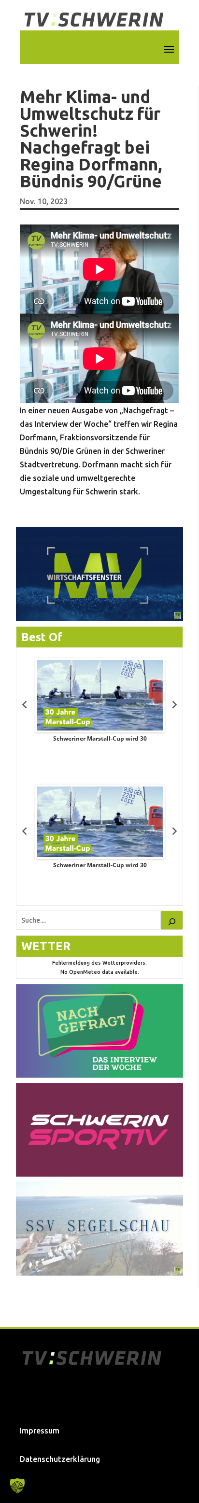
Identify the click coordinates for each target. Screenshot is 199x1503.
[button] (17, 1485)
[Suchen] (172, 920)
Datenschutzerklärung (60, 1459)
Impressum (39, 1430)
